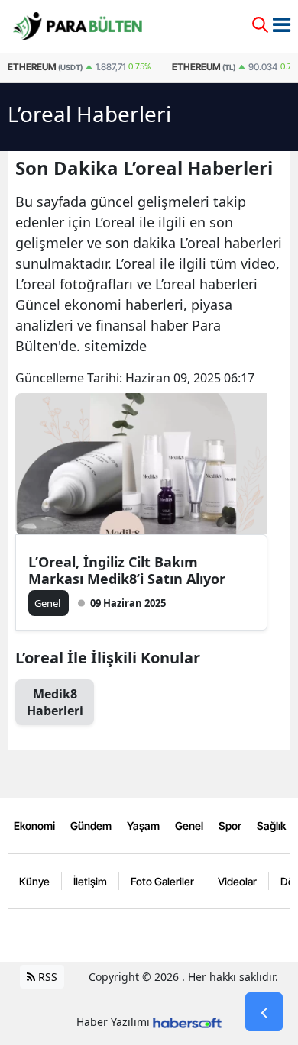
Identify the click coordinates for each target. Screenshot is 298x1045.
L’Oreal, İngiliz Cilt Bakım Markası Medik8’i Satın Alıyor (126, 570)
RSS (46, 976)
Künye (34, 881)
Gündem (91, 825)
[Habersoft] (187, 1022)
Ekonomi (34, 825)
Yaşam (143, 825)
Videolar (237, 881)
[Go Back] (264, 1012)
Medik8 (55, 702)
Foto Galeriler (162, 881)
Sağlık (271, 825)
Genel (189, 825)
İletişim (90, 881)
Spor (230, 825)
